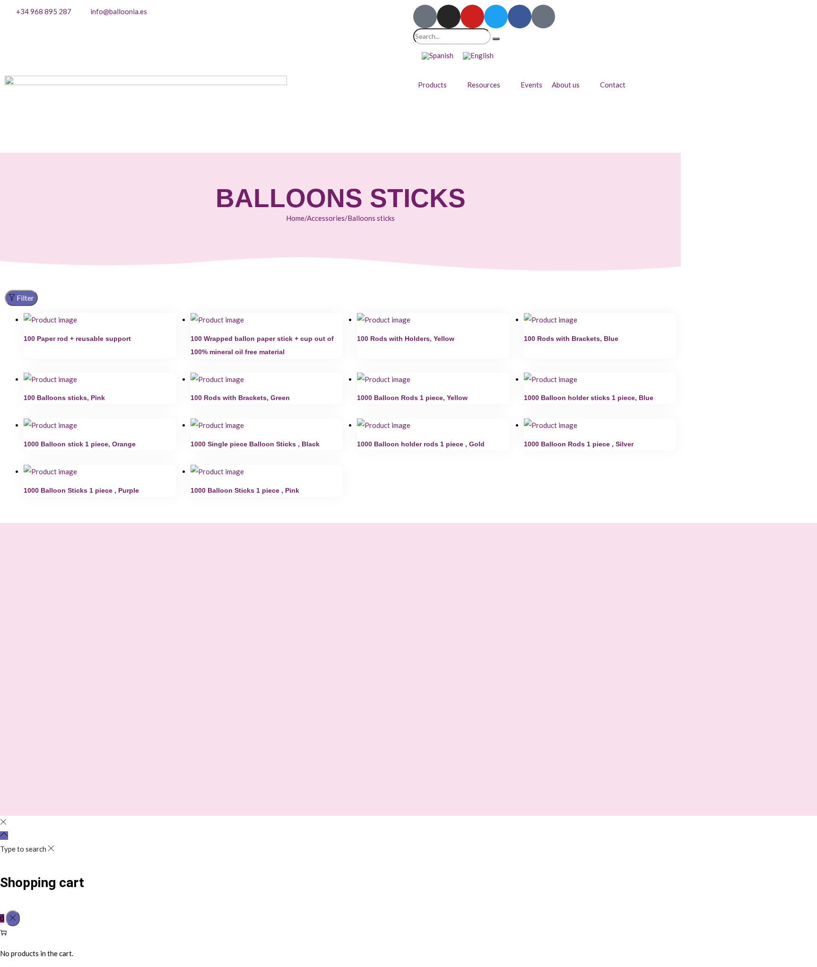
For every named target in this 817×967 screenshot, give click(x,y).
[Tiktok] (425, 16)
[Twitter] (496, 16)
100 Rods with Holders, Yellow (405, 338)
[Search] (496, 38)
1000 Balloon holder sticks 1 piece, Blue (588, 397)
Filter (25, 297)
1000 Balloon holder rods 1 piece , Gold (421, 444)
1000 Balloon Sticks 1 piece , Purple (81, 490)
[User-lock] (543, 16)
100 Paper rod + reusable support (77, 338)
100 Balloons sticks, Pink (64, 397)
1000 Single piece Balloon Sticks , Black (255, 444)
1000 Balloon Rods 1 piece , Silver (579, 444)
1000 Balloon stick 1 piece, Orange (80, 444)
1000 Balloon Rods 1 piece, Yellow (412, 397)
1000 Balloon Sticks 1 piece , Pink (245, 490)
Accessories (326, 218)
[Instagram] (449, 16)
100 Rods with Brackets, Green (240, 397)
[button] (437, 85)
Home (295, 218)
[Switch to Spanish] (437, 55)
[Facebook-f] (519, 16)
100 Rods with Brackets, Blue (571, 338)
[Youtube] (472, 16)
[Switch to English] (478, 55)
